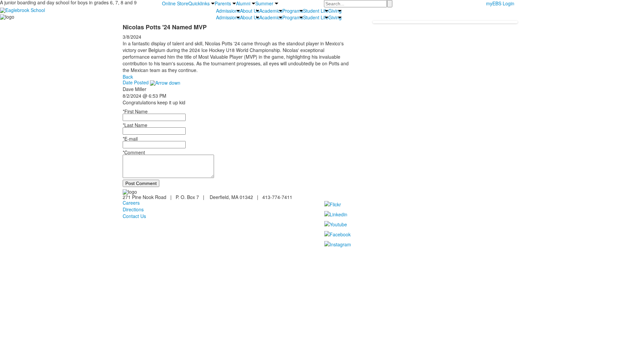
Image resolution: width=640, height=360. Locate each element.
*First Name (135, 111)
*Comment (134, 152)
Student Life (315, 10)
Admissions (228, 10)
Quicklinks (199, 3)
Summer (264, 3)
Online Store (175, 3)
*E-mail (130, 138)
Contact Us (134, 216)
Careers (131, 202)
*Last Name (135, 125)
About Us (249, 10)
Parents (223, 3)
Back (128, 76)
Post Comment (141, 183)
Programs (292, 10)
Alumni (243, 3)
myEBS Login (500, 3)
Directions (133, 209)
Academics (270, 10)
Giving (335, 10)
